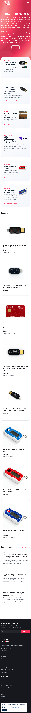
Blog (2, 681)
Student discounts (7, 685)
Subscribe (25, 631)
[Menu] (28, 3)
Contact (3, 696)
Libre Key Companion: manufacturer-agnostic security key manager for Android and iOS (14, 593)
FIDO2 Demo (4, 672)
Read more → (6, 566)
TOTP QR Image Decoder (7, 670)
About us (15, 47)
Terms (2, 701)
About (2, 694)
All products (4, 656)
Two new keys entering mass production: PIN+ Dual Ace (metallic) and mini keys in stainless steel (15, 556)
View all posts (24, 547)
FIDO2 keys (4, 661)
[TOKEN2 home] (5, 3)
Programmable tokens (6, 658)
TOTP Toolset (4, 667)
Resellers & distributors (7, 687)
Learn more (17, 707)
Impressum (4, 698)
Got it (4, 710)
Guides (3, 678)
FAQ (2, 683)
